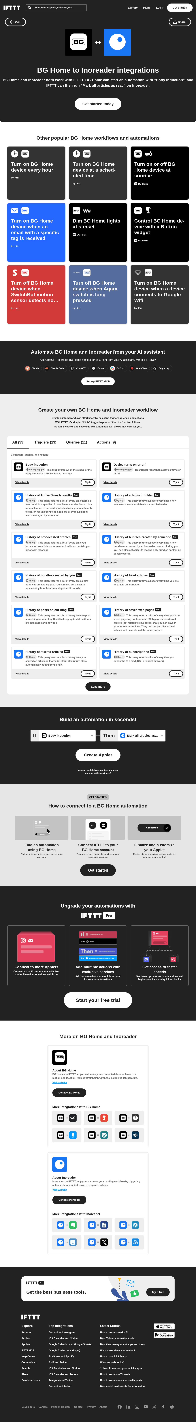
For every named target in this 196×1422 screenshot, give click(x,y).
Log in (160, 7)
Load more (98, 686)
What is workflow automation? (117, 1350)
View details (22, 482)
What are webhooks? (112, 1362)
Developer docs (30, 1380)
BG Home (54, 70)
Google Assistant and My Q (64, 1350)
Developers (28, 1407)
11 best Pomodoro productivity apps (121, 1368)
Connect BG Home (69, 1092)
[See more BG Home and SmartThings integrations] (98, 1135)
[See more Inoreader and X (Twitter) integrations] (98, 1242)
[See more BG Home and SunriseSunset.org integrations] (129, 1135)
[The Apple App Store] (164, 1326)
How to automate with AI (114, 1332)
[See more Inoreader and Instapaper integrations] (66, 1242)
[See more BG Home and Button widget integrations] (98, 1118)
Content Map (28, 1362)
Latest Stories (110, 1325)
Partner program (60, 1407)
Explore (133, 7)
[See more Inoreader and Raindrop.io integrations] (129, 1242)
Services (26, 1332)
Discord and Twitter (60, 1386)
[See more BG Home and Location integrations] (66, 1135)
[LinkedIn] (128, 1407)
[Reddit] (172, 1407)
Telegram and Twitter (61, 1380)
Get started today (98, 104)
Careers (43, 1407)
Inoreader (98, 70)
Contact (78, 1407)
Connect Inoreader (69, 1200)
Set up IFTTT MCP (98, 381)
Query (32, 500)
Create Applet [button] (98, 755)
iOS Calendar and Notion (63, 1338)
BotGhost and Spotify (61, 1356)
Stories (25, 1338)
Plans (147, 7)
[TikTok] (163, 1407)
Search (25, 1368)
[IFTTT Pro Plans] (76, 495)
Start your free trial (98, 1000)
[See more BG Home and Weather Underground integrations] (66, 1118)
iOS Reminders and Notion (64, 1368)
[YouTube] (146, 1407)
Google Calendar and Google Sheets (70, 1344)
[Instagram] (137, 1407)
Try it (88, 482)
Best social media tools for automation (122, 1386)
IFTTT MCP (27, 1350)
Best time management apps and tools (122, 1344)
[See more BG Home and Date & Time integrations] (129, 1118)
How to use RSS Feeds (113, 1356)
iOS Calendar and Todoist (64, 1374)
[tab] (18, 442)
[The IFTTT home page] (12, 7)
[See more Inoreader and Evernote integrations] (66, 1225)
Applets (25, 1344)
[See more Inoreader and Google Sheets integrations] (98, 1225)
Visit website (59, 1082)
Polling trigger (36, 469)
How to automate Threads (115, 1374)
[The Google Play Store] (164, 1335)
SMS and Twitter (58, 1362)
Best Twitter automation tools (117, 1338)
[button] (98, 870)
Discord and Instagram (62, 1332)
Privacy (91, 1407)
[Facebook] (119, 1407)
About (103, 1407)
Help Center (28, 1356)
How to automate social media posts (121, 1380)
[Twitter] (154, 1407)
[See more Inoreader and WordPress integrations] (129, 1225)
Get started (180, 7)
